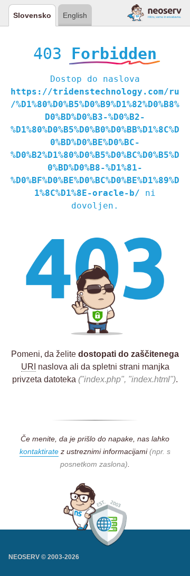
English (75, 15)
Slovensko (32, 15)
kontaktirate (39, 451)
